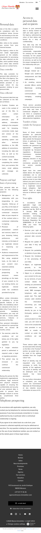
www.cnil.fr (36, 390)
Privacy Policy (29, 528)
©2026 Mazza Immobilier (15, 521)
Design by (32, 524)
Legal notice (30, 521)
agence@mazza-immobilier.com (20, 495)
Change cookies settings (16, 524)
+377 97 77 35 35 (20, 492)
